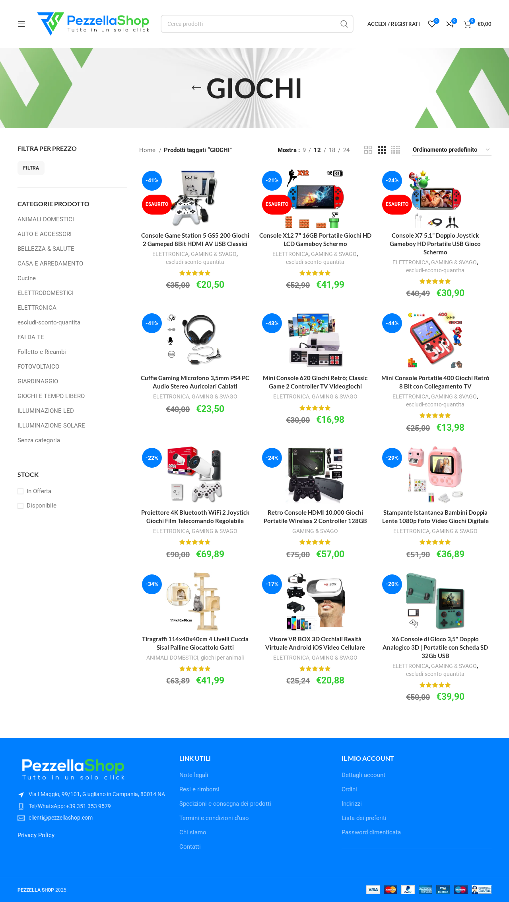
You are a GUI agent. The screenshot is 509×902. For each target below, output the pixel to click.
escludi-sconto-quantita (48, 322)
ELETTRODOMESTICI (45, 293)
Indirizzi (352, 803)
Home (148, 150)
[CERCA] (344, 24)
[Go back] (196, 88)
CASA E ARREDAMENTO (50, 263)
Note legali (193, 775)
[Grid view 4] (395, 150)
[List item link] (92, 806)
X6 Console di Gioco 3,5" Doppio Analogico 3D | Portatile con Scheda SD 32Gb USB (435, 647)
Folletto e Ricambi (41, 351)
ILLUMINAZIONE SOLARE (51, 425)
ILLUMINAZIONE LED (45, 410)
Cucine (26, 278)
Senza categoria (38, 440)
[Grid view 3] (382, 150)
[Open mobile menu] (21, 24)
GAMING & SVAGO (214, 254)
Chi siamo (192, 832)
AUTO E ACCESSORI (44, 234)
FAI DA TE (30, 337)
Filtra (31, 168)
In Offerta (39, 491)
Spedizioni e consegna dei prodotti (225, 803)
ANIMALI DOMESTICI (45, 219)
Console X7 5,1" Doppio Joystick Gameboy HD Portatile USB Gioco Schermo (435, 244)
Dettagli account (363, 775)
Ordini (349, 789)
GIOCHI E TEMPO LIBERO (51, 396)
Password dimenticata (371, 832)
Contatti (190, 846)
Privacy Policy (35, 835)
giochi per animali (222, 657)
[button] (195, 350)
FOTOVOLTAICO (38, 366)
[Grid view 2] (368, 150)
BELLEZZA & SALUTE (45, 248)
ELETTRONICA (36, 307)
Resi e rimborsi (199, 789)
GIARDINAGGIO (37, 381)
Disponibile (41, 505)
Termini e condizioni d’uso (214, 818)
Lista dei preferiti (364, 818)
